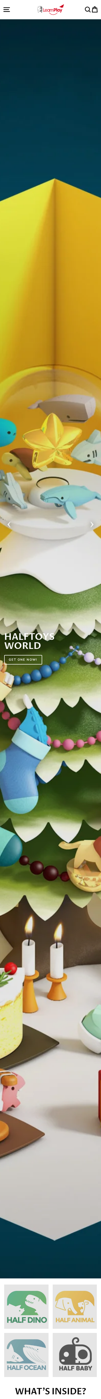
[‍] (26, 1307)
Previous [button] (9, 523)
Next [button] (92, 523)
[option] (50, 648)
